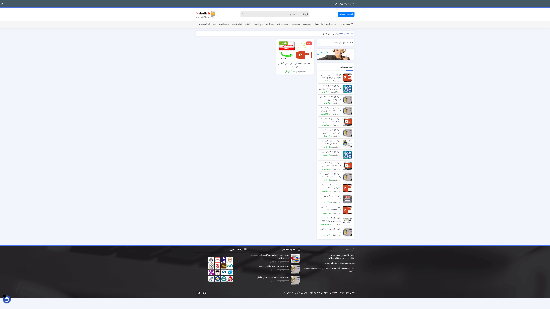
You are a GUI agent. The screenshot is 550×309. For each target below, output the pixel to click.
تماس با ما (203, 24)
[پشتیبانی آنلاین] (336, 54)
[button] (2, 3)
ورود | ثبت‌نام (345, 14)
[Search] (243, 14)
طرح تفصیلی (258, 24)
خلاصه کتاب (331, 24)
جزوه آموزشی (282, 24)
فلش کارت (270, 24)
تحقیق (247, 24)
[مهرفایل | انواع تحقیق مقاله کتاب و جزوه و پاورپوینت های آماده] (206, 14)
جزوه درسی (295, 24)
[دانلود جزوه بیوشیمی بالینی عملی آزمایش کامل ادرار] (295, 50)
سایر (214, 24)
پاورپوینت (307, 24)
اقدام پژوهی (237, 24)
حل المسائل (318, 24)
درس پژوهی (224, 24)
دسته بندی (345, 24)
